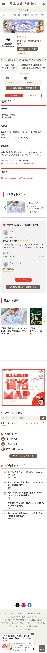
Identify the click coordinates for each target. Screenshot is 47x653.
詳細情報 (32, 96)
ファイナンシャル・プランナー (31, 423)
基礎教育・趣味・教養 (27, 49)
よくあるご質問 (14, 617)
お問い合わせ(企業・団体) (35, 623)
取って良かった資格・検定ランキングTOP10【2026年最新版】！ (26, 485)
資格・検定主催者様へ (30, 617)
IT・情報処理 (11, 439)
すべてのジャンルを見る (23, 456)
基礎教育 (22, 53)
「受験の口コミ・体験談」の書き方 (29, 614)
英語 (3, 425)
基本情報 (14, 96)
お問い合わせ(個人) (17, 623)
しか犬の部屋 (10, 614)
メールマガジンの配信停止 (23, 629)
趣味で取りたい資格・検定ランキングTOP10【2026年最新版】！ (26, 506)
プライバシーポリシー (17, 626)
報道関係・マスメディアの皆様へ (16, 620)
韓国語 (16, 423)
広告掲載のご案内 (36, 620)
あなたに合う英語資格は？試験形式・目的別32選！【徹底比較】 (25, 516)
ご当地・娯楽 (11, 444)
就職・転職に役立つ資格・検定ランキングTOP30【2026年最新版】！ (26, 495)
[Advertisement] (23, 348)
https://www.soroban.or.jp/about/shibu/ (17, 163)
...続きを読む (23, 73)
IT (43, 423)
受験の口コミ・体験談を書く (23, 88)
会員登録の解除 (32, 626)
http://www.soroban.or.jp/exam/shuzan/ (17, 178)
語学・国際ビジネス (14, 449)
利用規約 (5, 623)
